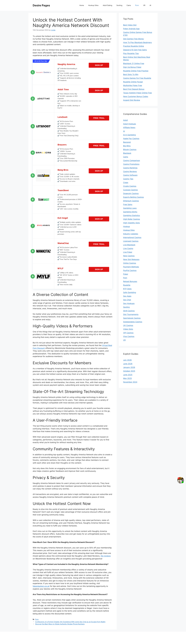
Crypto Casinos (129, 186)
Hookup (126, 226)
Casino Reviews (130, 171)
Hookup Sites (93, 5)
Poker (125, 274)
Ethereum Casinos (131, 201)
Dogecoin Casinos (131, 193)
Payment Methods (131, 267)
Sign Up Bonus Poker (132, 67)
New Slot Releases (131, 259)
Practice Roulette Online (133, 46)
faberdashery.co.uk (41, 586)
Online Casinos (129, 263)
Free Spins (127, 204)
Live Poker (127, 252)
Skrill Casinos (129, 311)
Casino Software (130, 175)
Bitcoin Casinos (129, 149)
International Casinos (132, 237)
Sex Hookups (129, 303)
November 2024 (130, 382)
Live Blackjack (129, 245)
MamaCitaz (63, 243)
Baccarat (127, 142)
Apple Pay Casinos (131, 138)
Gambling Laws (130, 208)
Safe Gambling (129, 292)
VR (144, 5)
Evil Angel (63, 218)
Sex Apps (127, 296)
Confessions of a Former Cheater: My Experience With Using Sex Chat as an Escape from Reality (70, 622)
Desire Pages (41, 5)
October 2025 (129, 371)
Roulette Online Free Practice (135, 71)
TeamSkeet (63, 190)
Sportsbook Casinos (132, 318)
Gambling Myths (130, 212)
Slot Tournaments (130, 314)
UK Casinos (128, 325)
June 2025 (127, 375)
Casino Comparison (131, 160)
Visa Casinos (128, 336)
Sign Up (99, 65)
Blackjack (127, 153)
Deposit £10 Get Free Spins (135, 50)
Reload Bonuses (130, 281)
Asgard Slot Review (131, 100)
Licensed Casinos (130, 241)
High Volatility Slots (131, 223)
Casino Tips (128, 179)
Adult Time (63, 89)
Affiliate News (129, 127)
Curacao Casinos (130, 190)
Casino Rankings (130, 168)
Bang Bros (63, 170)
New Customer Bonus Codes (135, 96)
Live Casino (128, 248)
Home (81, 5)
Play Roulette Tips (131, 53)
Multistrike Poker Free (132, 85)
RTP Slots (127, 289)
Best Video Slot (129, 25)
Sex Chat (127, 300)
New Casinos (129, 256)
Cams (129, 5)
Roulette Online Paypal (133, 82)
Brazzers (62, 144)
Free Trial (99, 118)
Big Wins (127, 146)
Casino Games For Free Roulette (137, 78)
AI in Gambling (129, 135)
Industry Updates (130, 234)
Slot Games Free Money (133, 39)
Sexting (119, 5)
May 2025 (127, 378)
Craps (125, 182)
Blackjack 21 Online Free (133, 63)
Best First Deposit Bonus (133, 89)
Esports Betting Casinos (133, 197)
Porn (137, 5)
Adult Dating (107, 5)
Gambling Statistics (131, 215)
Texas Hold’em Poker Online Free (137, 93)
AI (150, 5)
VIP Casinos (128, 333)
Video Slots (128, 329)
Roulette (126, 285)
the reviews (106, 556)
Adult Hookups (129, 124)
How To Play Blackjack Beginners (137, 42)
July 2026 (127, 360)
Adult (125, 120)
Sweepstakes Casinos (132, 322)
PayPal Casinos (129, 270)
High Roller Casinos (131, 219)
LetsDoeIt (62, 117)
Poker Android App (131, 29)
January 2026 (129, 367)
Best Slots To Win (130, 74)
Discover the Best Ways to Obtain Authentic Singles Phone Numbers (60, 624)
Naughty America (66, 64)
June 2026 (127, 364)
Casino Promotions (131, 164)
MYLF (60, 268)
